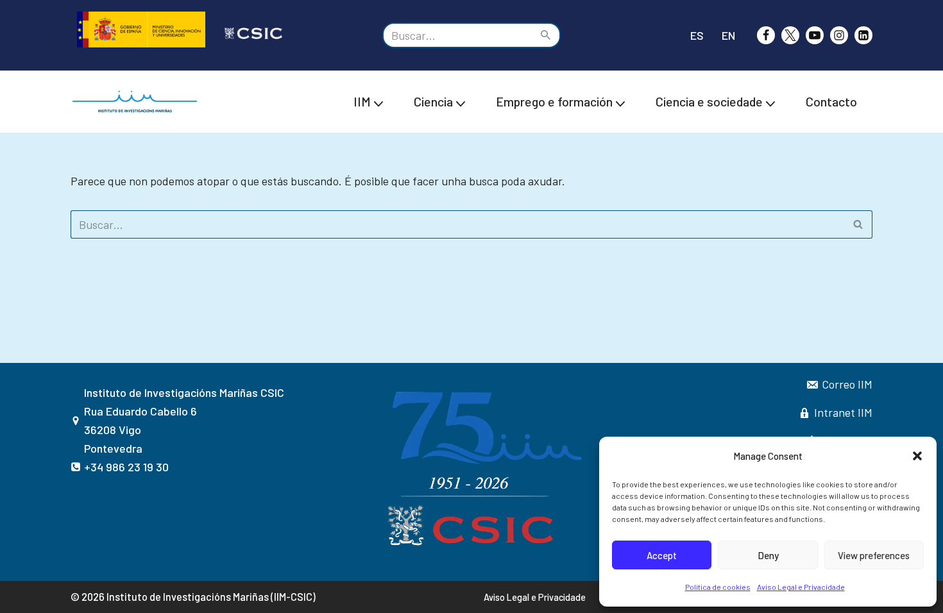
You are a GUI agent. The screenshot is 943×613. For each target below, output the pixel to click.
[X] (790, 35)
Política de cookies (718, 586)
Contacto (831, 101)
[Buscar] (546, 35)
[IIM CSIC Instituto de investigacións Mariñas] (138, 101)
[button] (917, 455)
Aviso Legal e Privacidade (801, 586)
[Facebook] (766, 35)
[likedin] (863, 35)
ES (697, 35)
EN (728, 35)
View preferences (874, 555)
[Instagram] (839, 35)
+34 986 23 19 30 (126, 467)
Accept (662, 555)
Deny (768, 555)
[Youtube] (815, 35)
